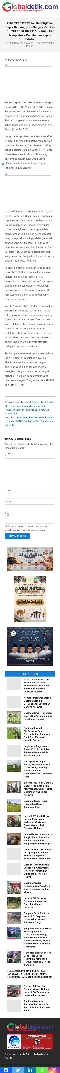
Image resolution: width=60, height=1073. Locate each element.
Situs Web (7, 514)
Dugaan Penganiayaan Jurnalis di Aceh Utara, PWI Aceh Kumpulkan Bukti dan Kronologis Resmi (36, 870)
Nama (8, 490)
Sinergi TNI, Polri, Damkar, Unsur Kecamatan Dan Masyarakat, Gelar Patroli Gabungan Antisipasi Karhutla (38, 788)
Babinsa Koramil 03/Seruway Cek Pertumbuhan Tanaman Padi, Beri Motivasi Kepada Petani (37, 734)
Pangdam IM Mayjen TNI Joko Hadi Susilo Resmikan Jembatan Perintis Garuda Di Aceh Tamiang (37, 958)
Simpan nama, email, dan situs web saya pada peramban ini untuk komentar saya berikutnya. (27, 528)
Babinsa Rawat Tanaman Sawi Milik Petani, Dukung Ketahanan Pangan (38, 716)
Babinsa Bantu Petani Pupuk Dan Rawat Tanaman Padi (36, 804)
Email (8, 502)
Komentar (8, 454)
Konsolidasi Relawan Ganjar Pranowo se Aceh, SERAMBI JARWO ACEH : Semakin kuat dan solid (29, 421)
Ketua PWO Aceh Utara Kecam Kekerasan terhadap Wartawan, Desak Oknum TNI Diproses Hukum (37, 822)
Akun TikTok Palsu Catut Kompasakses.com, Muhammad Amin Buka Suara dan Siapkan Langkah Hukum (37, 685)
